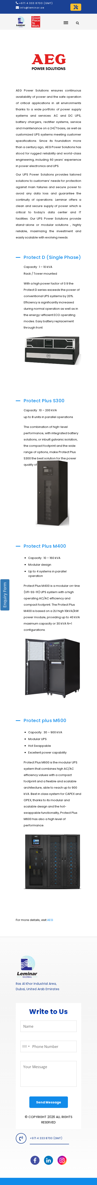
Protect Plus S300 (44, 401)
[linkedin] (48, 1158)
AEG (50, 920)
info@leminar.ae (31, 7)
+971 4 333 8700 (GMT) (36, 3)
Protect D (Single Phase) (52, 257)
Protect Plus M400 (45, 546)
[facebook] (34, 1158)
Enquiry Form (4, 594)
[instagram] (62, 1158)
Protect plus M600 (45, 720)
